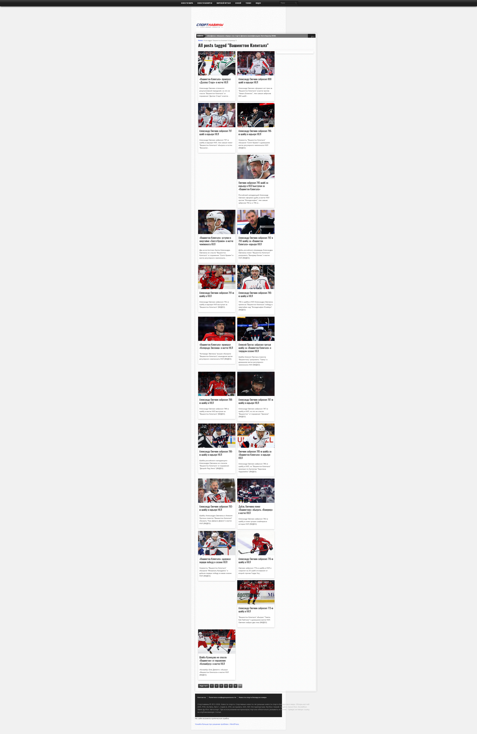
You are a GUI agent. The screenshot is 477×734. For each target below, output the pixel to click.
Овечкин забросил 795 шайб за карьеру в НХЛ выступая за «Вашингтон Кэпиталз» (253, 186)
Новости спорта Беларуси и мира (252, 697)
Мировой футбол (224, 3)
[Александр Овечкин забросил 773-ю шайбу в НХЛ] (256, 604)
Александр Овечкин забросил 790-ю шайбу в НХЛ (255, 294)
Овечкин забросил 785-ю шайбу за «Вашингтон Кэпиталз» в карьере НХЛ (254, 454)
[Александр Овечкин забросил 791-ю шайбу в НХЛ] (216, 288)
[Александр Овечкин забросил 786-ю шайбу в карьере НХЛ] (216, 447)
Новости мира (187, 3)
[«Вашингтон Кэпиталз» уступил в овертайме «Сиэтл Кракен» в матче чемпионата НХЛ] (216, 233)
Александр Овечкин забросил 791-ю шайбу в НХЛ (216, 294)
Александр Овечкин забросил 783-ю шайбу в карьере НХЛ (216, 508)
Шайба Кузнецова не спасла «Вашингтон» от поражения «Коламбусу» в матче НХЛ (213, 660)
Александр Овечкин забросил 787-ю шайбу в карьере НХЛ (255, 401)
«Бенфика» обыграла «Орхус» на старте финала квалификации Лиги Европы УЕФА (241, 36)
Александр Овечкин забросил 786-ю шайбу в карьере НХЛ (216, 452)
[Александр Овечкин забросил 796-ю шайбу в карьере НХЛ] (256, 127)
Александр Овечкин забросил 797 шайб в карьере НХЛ (215, 132)
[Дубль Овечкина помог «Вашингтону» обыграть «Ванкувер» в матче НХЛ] (256, 502)
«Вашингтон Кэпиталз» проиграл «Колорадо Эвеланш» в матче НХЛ (216, 346)
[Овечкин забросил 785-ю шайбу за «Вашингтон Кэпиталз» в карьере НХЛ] (256, 447)
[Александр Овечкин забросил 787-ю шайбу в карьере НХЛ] (256, 395)
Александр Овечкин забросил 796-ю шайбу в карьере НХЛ (255, 132)
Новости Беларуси (204, 3)
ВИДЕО (258, 3)
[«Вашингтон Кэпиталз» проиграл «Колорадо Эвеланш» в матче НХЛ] (216, 340)
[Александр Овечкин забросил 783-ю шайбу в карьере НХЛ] (216, 502)
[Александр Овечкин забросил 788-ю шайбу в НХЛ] (216, 395)
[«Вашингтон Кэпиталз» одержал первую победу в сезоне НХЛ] (216, 555)
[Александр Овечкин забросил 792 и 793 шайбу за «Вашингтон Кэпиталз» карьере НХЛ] (256, 233)
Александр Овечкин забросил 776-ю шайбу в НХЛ (255, 560)
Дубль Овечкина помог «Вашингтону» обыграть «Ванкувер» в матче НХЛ (255, 510)
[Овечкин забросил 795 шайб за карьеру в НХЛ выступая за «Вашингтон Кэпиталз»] (256, 178)
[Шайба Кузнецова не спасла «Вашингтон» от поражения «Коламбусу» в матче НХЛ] (216, 653)
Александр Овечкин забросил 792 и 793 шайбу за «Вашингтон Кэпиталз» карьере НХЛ (255, 241)
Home (200, 40)
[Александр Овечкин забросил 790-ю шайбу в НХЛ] (256, 288)
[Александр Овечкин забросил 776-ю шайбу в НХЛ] (256, 555)
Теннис (248, 3)
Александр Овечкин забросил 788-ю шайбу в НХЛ (216, 401)
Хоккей (238, 3)
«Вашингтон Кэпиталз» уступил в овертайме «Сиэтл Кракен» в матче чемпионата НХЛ (216, 241)
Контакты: (202, 697)
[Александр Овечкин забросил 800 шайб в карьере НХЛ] (256, 75)
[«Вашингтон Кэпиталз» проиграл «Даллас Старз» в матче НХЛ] (216, 75)
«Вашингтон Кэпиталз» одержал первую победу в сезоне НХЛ (215, 560)
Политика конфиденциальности (222, 697)
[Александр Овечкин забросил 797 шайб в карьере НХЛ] (216, 127)
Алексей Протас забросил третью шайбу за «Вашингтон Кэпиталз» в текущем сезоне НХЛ (254, 348)
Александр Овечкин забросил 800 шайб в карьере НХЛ (254, 80)
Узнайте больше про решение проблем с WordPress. (217, 724)
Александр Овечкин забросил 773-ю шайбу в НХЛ (255, 609)
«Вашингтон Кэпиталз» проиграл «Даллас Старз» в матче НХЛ (215, 80)
